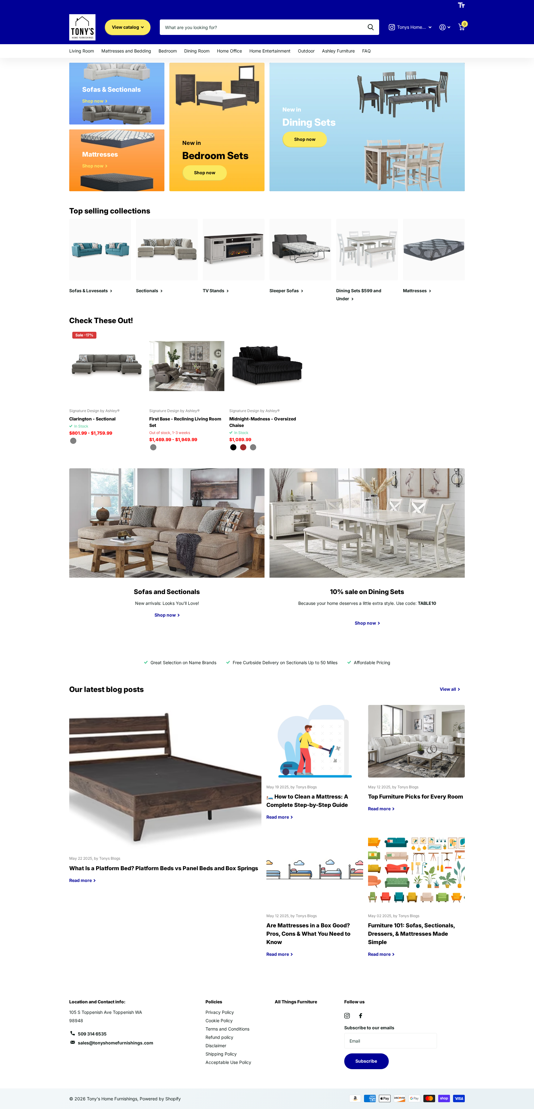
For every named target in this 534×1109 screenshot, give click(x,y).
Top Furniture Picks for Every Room (416, 763)
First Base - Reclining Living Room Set (185, 422)
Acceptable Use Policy (228, 1062)
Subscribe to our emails (369, 1027)
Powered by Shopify (160, 1098)
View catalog (126, 27)
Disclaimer (216, 1045)
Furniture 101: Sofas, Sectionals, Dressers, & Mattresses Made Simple (416, 900)
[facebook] (360, 1015)
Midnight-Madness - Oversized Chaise (262, 422)
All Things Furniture (296, 1001)
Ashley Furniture (338, 50)
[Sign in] (445, 27)
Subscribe (366, 1061)
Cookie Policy (219, 1020)
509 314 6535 (92, 1033)
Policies (214, 1001)
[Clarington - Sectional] (106, 366)
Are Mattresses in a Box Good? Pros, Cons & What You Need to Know (314, 900)
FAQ (366, 50)
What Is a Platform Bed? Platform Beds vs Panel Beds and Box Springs (165, 798)
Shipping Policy (221, 1053)
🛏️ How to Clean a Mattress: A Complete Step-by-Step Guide (314, 767)
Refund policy (219, 1037)
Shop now (204, 172)
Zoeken (370, 27)
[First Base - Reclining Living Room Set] (186, 366)
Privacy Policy (220, 1012)
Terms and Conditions (227, 1028)
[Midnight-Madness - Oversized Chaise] (266, 366)
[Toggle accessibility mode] (461, 5)
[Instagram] (347, 1015)
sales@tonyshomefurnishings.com (115, 1042)
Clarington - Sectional (92, 418)
